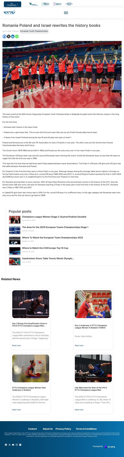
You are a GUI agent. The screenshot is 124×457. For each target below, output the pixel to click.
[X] (8, 36)
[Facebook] (4, 36)
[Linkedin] (13, 36)
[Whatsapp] (17, 36)
